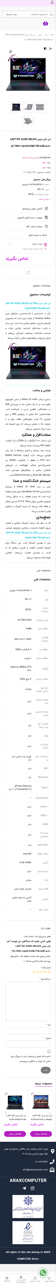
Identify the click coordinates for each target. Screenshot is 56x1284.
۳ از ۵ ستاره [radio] (41, 971)
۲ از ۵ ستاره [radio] (45, 971)
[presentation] (6, 1113)
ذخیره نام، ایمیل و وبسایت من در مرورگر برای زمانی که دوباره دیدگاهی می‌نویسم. (31, 1059)
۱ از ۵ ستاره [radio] (49, 971)
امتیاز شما (46, 967)
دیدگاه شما (45, 979)
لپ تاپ (25, 157)
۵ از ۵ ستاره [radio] (34, 971)
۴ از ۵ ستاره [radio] (37, 971)
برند (45, 34)
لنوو (44, 162)
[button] (10, 52)
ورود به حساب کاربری (52, 2)
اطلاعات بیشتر (41, 1134)
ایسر (40, 34)
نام (48, 1025)
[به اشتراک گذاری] (50, 49)
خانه (52, 34)
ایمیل (47, 1038)
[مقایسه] (45, 49)
